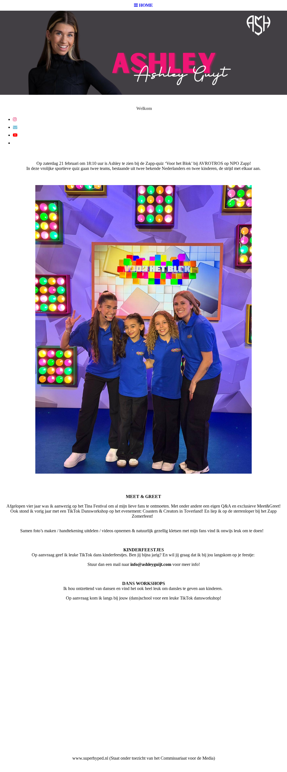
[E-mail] (15, 127)
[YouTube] (15, 135)
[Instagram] (15, 119)
